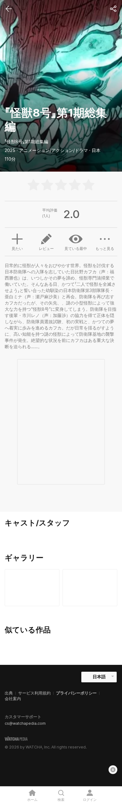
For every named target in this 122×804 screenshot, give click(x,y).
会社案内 (13, 698)
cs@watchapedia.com (25, 723)
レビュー (46, 248)
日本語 (99, 676)
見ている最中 (75, 248)
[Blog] (113, 769)
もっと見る (104, 248)
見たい (17, 248)
